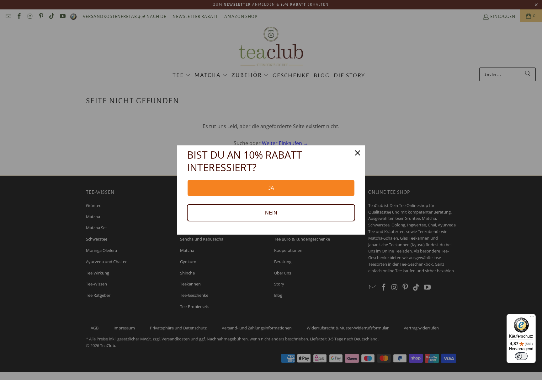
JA (271, 188)
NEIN (271, 212)
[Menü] (532, 318)
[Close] (357, 152)
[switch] (521, 356)
